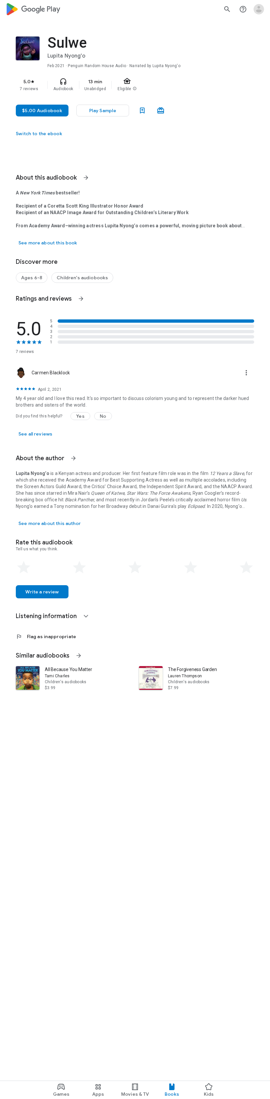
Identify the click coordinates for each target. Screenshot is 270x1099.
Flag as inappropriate (46, 636)
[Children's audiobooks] (82, 278)
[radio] (24, 567)
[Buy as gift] (161, 110)
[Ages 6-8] (31, 278)
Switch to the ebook (39, 134)
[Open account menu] (259, 9)
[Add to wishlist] (142, 110)
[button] (80, 416)
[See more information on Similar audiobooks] (79, 655)
